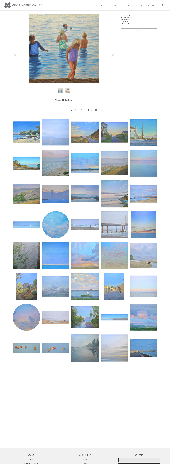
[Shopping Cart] (165, 5)
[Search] (162, 5)
